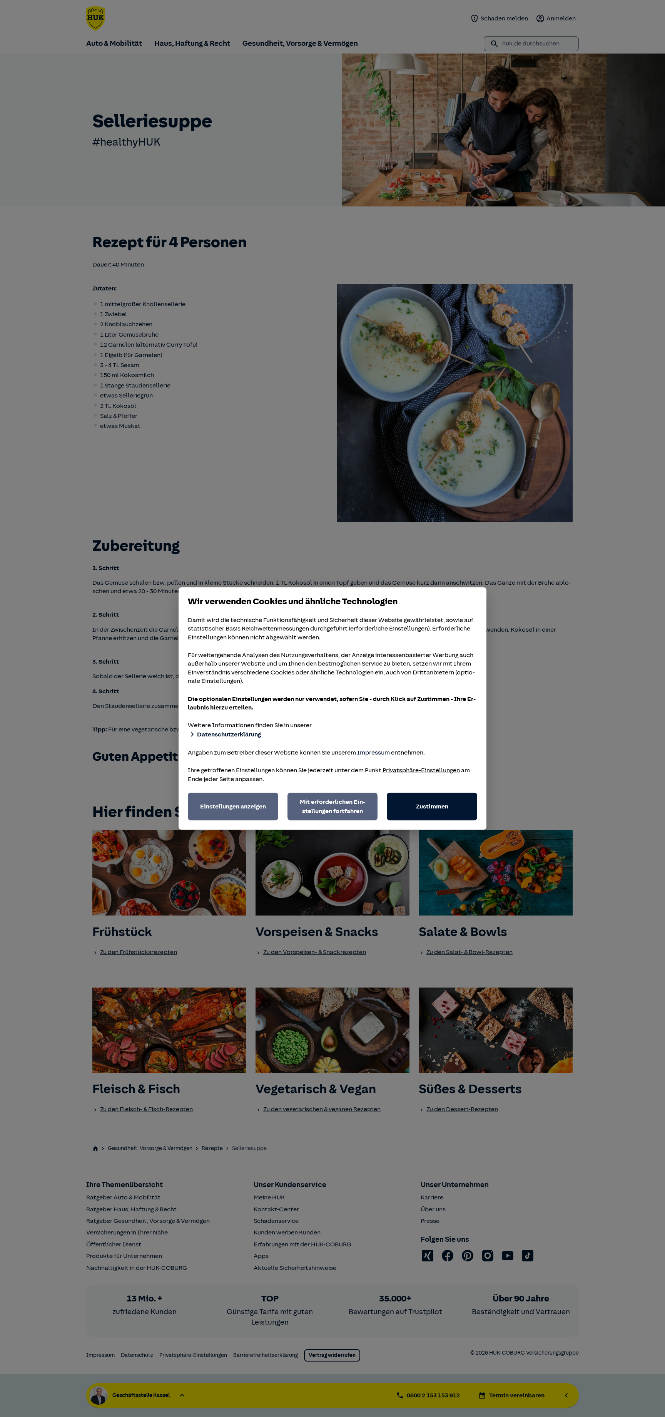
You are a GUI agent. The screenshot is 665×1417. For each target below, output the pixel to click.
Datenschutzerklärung (229, 734)
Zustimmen (432, 806)
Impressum (373, 752)
